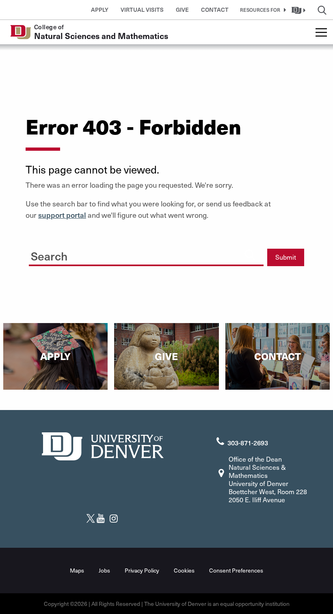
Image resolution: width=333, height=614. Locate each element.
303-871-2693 (247, 442)
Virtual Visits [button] (142, 9)
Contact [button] (215, 9)
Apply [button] (99, 9)
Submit (285, 257)
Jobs (104, 570)
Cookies (184, 570)
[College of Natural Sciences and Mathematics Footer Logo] (103, 445)
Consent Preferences (236, 570)
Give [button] (182, 9)
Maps (77, 570)
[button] (261, 10)
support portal (62, 215)
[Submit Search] (249, 254)
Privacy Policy (142, 570)
